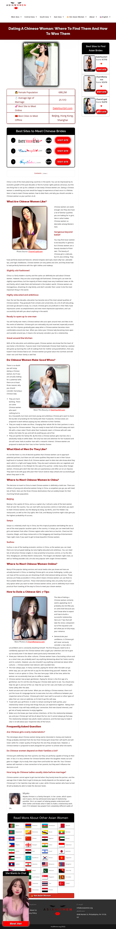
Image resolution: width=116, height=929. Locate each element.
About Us (33, 910)
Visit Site (62, 140)
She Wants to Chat (16, 873)
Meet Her (16, 923)
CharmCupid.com (35, 251)
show (44, 173)
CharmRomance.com (36, 642)
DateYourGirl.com (62, 108)
